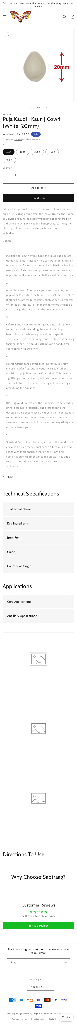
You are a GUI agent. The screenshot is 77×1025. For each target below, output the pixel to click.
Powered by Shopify (30, 1013)
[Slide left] (31, 108)
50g (8, 151)
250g (37, 151)
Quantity (7, 167)
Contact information (58, 1019)
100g (22, 151)
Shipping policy (38, 1019)
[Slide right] (46, 108)
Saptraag (16, 1013)
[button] (4, 17)
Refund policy (49, 1013)
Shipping (18, 139)
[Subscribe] (66, 962)
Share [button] (10, 476)
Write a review (38, 925)
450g (52, 151)
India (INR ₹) (36, 986)
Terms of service (19, 1019)
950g (9, 159)
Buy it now (38, 198)
